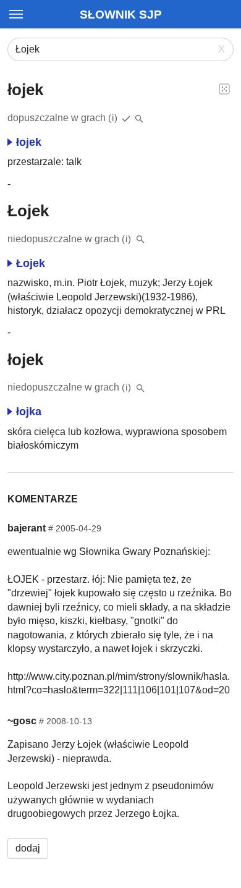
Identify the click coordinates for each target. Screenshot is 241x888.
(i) (113, 117)
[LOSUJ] (224, 88)
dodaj (27, 848)
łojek (28, 142)
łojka (28, 411)
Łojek (30, 263)
